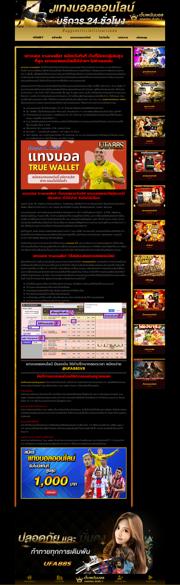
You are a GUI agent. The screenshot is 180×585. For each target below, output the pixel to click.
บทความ (123, 37)
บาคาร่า (149, 141)
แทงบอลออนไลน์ (80, 37)
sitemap (141, 37)
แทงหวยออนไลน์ (149, 210)
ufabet (149, 245)
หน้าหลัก (57, 37)
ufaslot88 (149, 349)
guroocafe (149, 106)
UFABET (38, 37)
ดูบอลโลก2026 (149, 71)
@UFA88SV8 (73, 368)
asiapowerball (149, 175)
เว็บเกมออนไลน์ (149, 383)
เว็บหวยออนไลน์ (149, 314)
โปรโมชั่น (104, 37)
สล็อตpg (149, 279)
